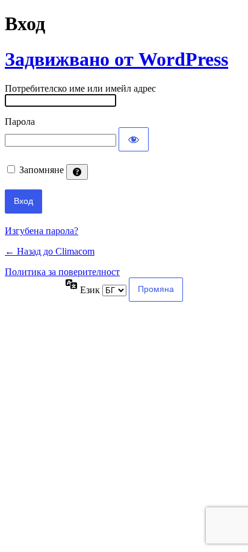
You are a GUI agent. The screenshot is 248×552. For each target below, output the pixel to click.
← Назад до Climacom (50, 251)
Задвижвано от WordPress (116, 59)
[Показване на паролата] (134, 139)
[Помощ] (77, 172)
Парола (20, 121)
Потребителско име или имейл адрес (80, 88)
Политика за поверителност (62, 272)
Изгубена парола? (41, 231)
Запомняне (41, 170)
